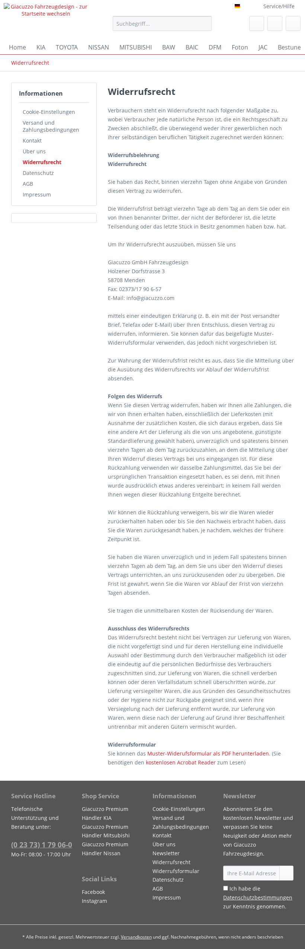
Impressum (37, 194)
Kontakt (32, 140)
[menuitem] (162, 27)
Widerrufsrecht (42, 162)
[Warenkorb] (293, 23)
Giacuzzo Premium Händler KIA (105, 813)
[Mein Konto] (274, 23)
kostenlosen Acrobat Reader (181, 762)
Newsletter (166, 853)
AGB (28, 183)
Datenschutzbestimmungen (257, 897)
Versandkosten (136, 937)
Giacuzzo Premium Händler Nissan (105, 849)
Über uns (34, 151)
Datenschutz (38, 172)
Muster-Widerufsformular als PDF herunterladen (208, 753)
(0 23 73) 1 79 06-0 (41, 845)
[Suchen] (205, 23)
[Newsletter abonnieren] (286, 873)
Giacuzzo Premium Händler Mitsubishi (106, 831)
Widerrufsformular (175, 871)
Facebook (93, 891)
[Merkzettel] (256, 23)
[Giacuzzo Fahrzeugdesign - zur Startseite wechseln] (46, 19)
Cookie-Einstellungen (49, 111)
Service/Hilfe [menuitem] (279, 6)
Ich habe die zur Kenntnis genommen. (257, 897)
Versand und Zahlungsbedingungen (51, 126)
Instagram (94, 900)
